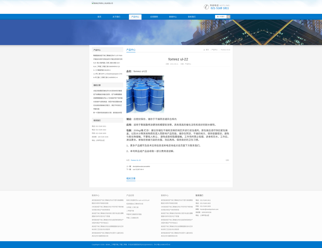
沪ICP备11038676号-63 (162, 244)
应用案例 (154, 17)
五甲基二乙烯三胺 (132, 207)
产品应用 (130, 195)
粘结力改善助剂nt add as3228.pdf (137, 200)
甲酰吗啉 (96, 109)
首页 (99, 17)
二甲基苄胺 (130, 211)
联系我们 (192, 17)
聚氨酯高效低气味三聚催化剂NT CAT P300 (107, 55)
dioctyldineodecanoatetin (141, 166)
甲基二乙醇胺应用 (132, 218)
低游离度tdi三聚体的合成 (134, 204)
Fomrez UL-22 (136, 160)
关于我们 (116, 17)
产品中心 (135, 17)
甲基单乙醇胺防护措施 (134, 214)
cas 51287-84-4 (138, 169)
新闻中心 (173, 17)
